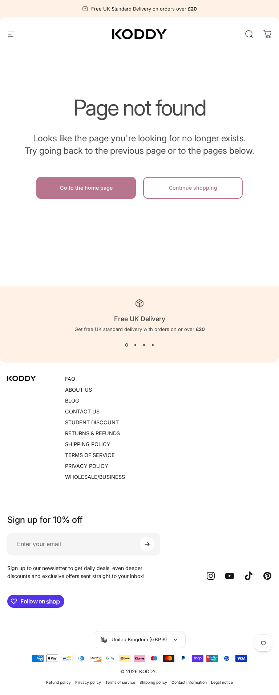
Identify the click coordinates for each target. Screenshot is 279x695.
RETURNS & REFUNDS (92, 433)
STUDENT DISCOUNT (92, 422)
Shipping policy (153, 682)
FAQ (70, 379)
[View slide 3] (144, 345)
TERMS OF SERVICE (90, 455)
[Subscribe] (147, 544)
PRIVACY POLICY (86, 466)
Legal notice (222, 682)
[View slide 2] (135, 345)
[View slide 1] (126, 345)
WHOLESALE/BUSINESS (95, 477)
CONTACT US (82, 411)
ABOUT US (78, 390)
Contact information (189, 682)
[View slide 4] (152, 345)
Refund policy (58, 682)
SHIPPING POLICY (87, 444)
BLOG (72, 400)
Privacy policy (88, 682)
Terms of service (120, 682)
